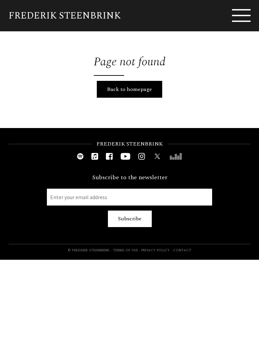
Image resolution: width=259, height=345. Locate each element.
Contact (182, 250)
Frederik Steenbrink (64, 15)
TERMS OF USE (125, 250)
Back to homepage (129, 89)
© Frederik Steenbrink (89, 250)
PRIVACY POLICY (155, 250)
